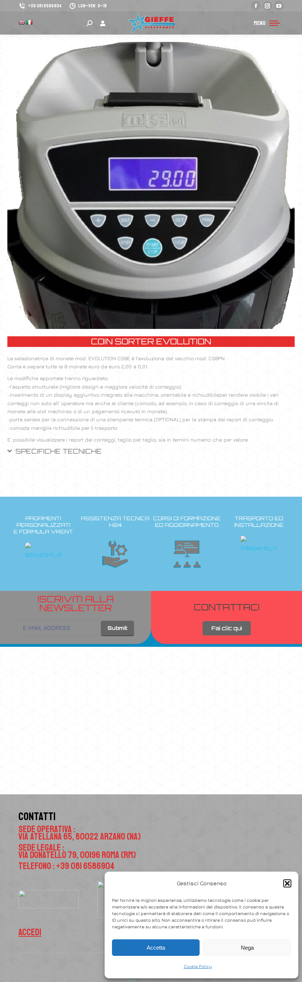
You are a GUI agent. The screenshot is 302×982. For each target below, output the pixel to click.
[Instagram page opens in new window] (267, 6)
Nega (247, 947)
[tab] (151, 454)
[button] (287, 883)
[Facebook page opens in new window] (256, 6)
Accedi (29, 932)
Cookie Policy (198, 966)
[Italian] (29, 22)
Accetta (156, 947)
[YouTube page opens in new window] (279, 6)
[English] (21, 22)
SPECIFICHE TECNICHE (58, 451)
